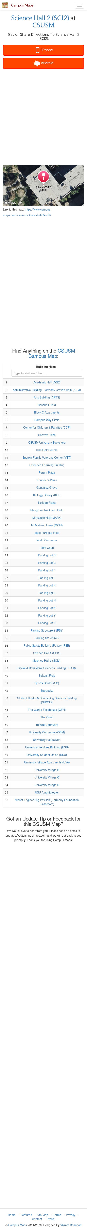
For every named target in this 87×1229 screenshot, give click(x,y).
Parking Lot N (47, 600)
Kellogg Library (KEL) (46, 495)
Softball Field (47, 675)
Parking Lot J (46, 578)
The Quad (46, 717)
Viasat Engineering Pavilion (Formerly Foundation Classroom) (47, 802)
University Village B (47, 770)
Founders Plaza (47, 480)
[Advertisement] (43, 116)
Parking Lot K (46, 585)
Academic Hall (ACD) (46, 382)
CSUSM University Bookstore (47, 442)
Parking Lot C (47, 563)
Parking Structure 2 (47, 638)
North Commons (46, 540)
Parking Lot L (46, 593)
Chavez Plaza (47, 435)
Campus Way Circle (46, 420)
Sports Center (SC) (47, 683)
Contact (37, 1219)
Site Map (42, 1215)
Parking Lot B (46, 555)
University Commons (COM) (47, 732)
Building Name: (46, 367)
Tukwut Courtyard (47, 725)
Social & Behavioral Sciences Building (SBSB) (47, 668)
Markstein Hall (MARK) (47, 518)
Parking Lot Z (46, 623)
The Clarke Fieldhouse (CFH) (47, 710)
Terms (57, 1215)
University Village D (47, 785)
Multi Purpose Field (47, 533)
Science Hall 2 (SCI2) (40, 18)
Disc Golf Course (47, 450)
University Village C (47, 777)
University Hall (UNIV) (47, 740)
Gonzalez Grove (46, 487)
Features (26, 1215)
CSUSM (44, 25)
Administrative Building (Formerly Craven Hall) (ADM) (47, 390)
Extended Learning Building (47, 465)
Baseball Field (47, 405)
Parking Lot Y (46, 615)
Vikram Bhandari (71, 1225)
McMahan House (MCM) (47, 525)
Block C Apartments (46, 412)
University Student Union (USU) (47, 755)
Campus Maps (22, 5)
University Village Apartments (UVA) (47, 762)
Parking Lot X (46, 608)
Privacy (70, 1215)
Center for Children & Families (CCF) (47, 427)
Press (50, 1219)
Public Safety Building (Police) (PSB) (47, 645)
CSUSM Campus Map (52, 353)
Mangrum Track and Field (46, 510)
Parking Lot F (46, 570)
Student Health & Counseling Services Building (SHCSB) (47, 700)
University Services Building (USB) (47, 747)
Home (12, 1215)
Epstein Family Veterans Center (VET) (46, 457)
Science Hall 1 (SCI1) (46, 653)
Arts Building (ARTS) (47, 397)
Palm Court (47, 548)
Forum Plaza (47, 472)
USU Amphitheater (47, 792)
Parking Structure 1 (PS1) (47, 630)
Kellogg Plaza (47, 503)
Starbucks (46, 690)
